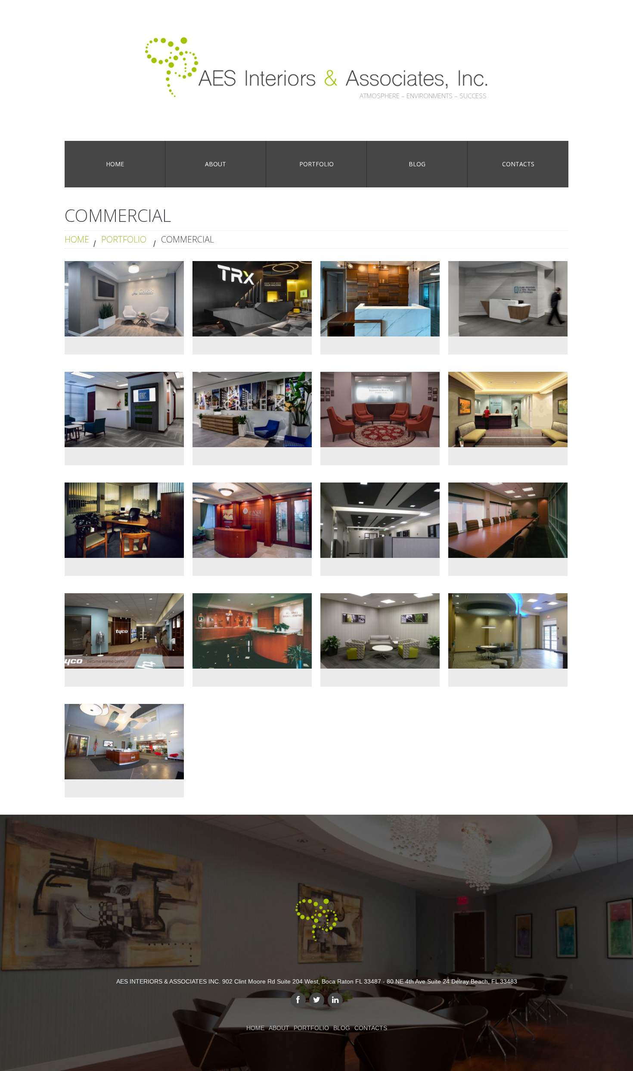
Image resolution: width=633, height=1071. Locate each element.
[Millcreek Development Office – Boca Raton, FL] (252, 409)
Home (77, 239)
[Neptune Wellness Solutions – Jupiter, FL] (380, 298)
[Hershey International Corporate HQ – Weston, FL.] (252, 631)
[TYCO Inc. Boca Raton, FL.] (124, 631)
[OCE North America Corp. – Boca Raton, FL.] (124, 741)
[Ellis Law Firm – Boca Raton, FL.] (380, 520)
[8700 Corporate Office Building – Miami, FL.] (380, 631)
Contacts (370, 1027)
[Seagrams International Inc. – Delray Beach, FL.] (508, 520)
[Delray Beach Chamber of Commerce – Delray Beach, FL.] (508, 631)
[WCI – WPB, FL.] (508, 409)
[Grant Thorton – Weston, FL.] (124, 520)
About (279, 1027)
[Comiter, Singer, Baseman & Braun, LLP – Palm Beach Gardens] (380, 409)
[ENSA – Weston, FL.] (252, 520)
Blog (341, 1027)
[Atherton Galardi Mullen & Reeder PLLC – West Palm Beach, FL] (124, 409)
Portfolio (123, 239)
